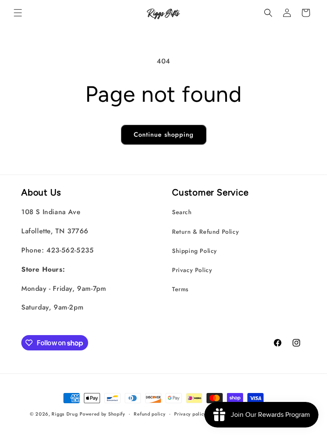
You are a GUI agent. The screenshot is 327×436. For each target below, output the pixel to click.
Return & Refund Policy (205, 231)
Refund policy (149, 413)
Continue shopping (164, 134)
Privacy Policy (192, 270)
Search (182, 212)
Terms (180, 289)
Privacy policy (190, 413)
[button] (18, 12)
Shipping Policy (194, 251)
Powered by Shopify (102, 413)
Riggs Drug (64, 413)
